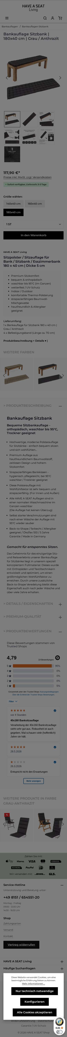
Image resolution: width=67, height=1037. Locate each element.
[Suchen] (45, 18)
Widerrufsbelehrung (23, 1020)
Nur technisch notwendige (35, 991)
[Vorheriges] (7, 77)
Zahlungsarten (12, 923)
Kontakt (8, 936)
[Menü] (6, 18)
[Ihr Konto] (52, 18)
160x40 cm (35, 203)
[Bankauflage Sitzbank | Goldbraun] (16, 374)
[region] (33, 105)
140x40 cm (13, 203)
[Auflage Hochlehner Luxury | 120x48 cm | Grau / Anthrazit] (50, 825)
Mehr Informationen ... (33, 983)
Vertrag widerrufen (21, 944)
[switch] (59, 1032)
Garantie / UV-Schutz (33, 1025)
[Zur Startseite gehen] (33, 8)
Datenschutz (45, 1020)
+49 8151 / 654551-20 (21, 897)
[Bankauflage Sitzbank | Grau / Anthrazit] (50, 374)
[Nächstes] (60, 77)
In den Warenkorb (33, 235)
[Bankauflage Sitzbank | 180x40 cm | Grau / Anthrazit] (33, 78)
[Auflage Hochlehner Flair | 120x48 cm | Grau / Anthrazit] (16, 825)
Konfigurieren (34, 1001)
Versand (8, 929)
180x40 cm (13, 212)
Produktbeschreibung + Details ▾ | (25, 340)
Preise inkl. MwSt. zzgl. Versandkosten (27, 177)
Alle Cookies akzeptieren (34, 1012)
